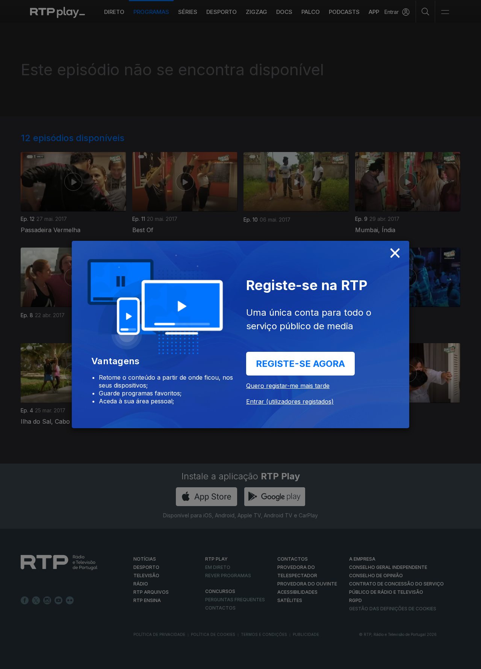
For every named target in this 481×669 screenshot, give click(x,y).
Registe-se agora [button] (300, 363)
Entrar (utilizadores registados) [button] (290, 401)
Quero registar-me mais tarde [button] (288, 385)
